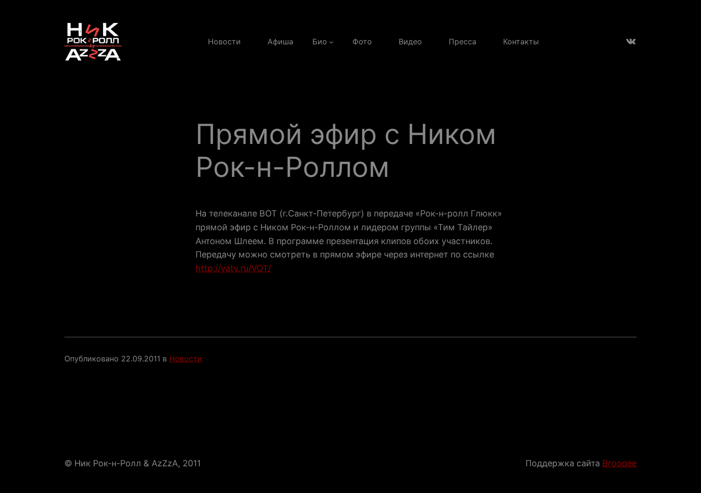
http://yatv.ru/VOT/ (233, 268)
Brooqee (619, 463)
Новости (185, 358)
